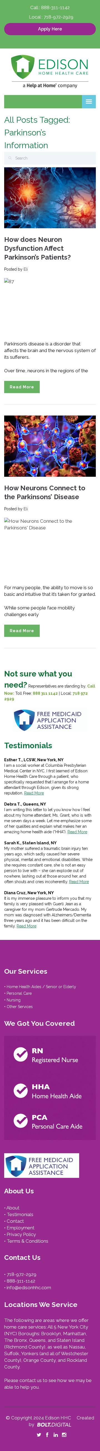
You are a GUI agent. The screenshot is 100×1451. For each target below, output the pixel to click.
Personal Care (19, 993)
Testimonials (20, 1214)
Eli (26, 269)
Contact (15, 1221)
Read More (22, 387)
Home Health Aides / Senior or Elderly (41, 987)
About (12, 1208)
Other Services (20, 1006)
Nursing (14, 1000)
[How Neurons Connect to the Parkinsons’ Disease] (50, 445)
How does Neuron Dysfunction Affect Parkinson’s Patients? (37, 248)
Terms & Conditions (27, 1241)
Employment (20, 1227)
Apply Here (50, 29)
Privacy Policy (21, 1234)
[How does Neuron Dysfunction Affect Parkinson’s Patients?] (50, 197)
